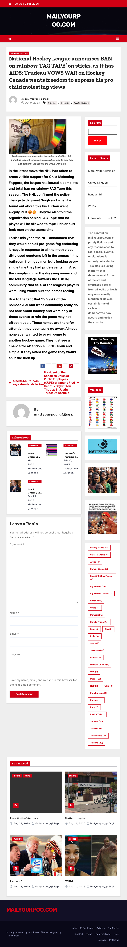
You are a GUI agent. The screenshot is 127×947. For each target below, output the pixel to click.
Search (95, 123)
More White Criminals (101, 170)
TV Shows (114, 940)
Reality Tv (97, 714)
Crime (95, 607)
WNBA (92, 206)
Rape (94, 707)
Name (14, 612)
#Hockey (65, 103)
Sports (72, 839)
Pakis (108, 686)
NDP (94, 686)
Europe (72, 776)
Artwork (101, 928)
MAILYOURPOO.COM (31, 909)
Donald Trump (99, 622)
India (94, 636)
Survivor (96, 721)
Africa (95, 562)
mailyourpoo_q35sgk (37, 98)
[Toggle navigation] (118, 39)
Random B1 (95, 194)
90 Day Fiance (99, 547)
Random (96, 700)
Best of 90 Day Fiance (101, 578)
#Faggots (52, 103)
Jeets (94, 643)
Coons (17, 776)
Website (15, 654)
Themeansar (12, 935)
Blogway (53, 932)
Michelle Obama (99, 664)
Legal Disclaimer (103, 934)
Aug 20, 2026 (77, 886)
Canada (96, 600)
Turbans (96, 742)
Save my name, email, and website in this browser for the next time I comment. (43, 682)
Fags (94, 629)
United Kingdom (98, 182)
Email (14, 633)
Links (116, 934)
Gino (108, 629)
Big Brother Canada (101, 593)
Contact (79, 934)
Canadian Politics (19, 53)
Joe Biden (97, 650)
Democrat (96, 615)
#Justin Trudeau (81, 103)
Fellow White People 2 (102, 218)
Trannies (96, 728)
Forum (89, 934)
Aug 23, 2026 (22, 823)
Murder (95, 679)
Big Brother (98, 586)
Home (74, 928)
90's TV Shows (99, 554)
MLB (94, 671)
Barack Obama (99, 569)
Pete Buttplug (98, 693)
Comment (17, 544)
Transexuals (98, 735)
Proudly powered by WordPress (23, 932)
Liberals (96, 657)
